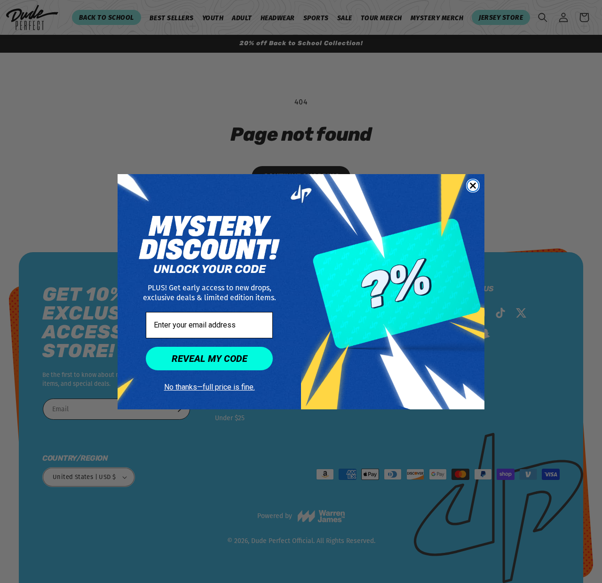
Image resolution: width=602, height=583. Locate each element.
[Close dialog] (473, 186)
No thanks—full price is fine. (209, 387)
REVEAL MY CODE (209, 358)
